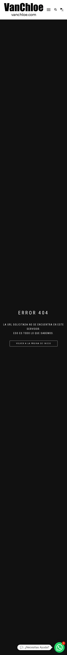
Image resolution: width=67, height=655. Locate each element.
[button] (59, 647)
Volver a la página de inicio (33, 343)
